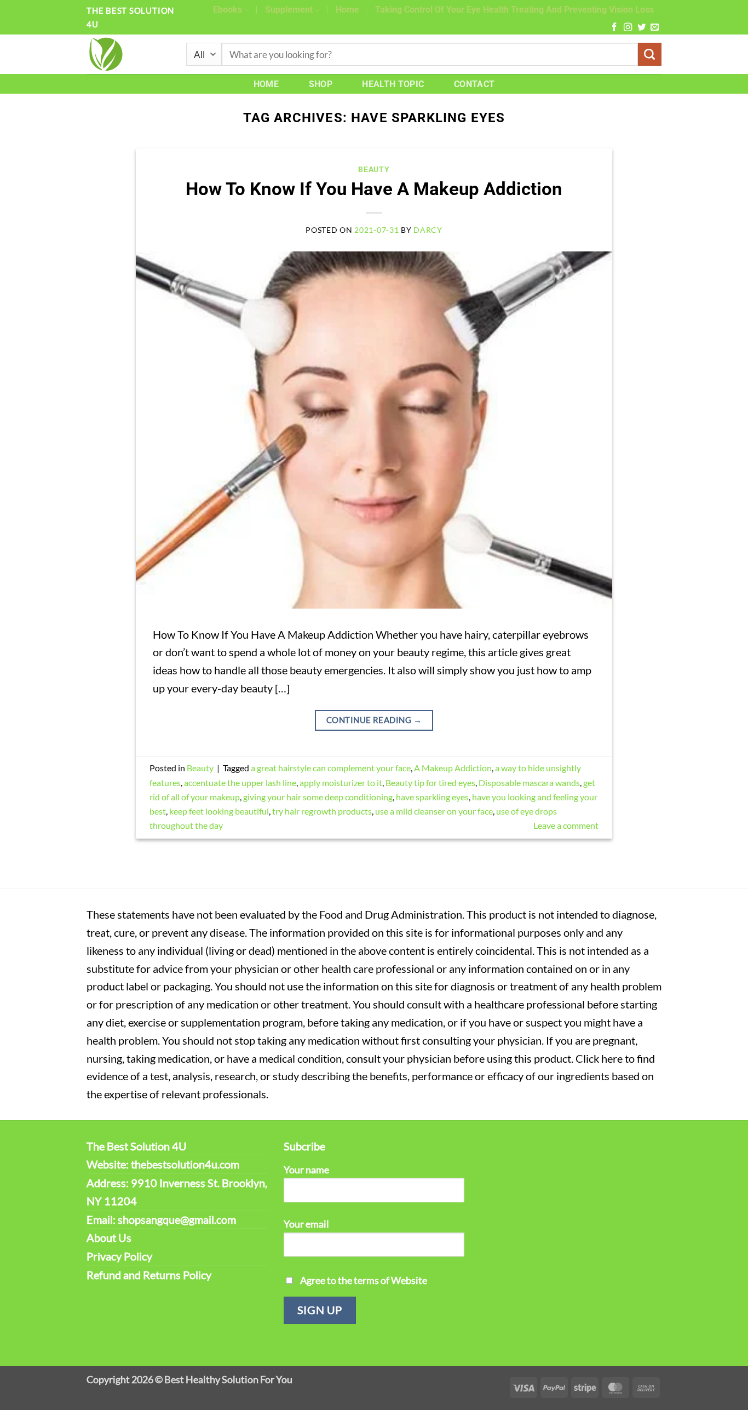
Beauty (373, 169)
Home (347, 9)
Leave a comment (566, 825)
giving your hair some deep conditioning (318, 797)
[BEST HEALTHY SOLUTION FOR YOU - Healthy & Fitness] (128, 54)
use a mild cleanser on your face (434, 811)
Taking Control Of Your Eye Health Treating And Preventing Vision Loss (514, 9)
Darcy (427, 229)
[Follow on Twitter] (641, 27)
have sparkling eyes (432, 797)
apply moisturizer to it (341, 782)
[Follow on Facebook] (614, 27)
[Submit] (649, 54)
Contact (474, 84)
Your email (306, 1224)
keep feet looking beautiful (219, 811)
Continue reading (374, 720)
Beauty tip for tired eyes (430, 782)
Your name (306, 1169)
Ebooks (227, 9)
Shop (320, 84)
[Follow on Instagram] (628, 27)
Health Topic (393, 84)
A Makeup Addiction (453, 768)
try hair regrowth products (322, 811)
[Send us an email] (655, 27)
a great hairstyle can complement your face (331, 768)
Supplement (289, 9)
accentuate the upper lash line (240, 782)
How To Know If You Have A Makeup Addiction (374, 189)
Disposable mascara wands (529, 782)
